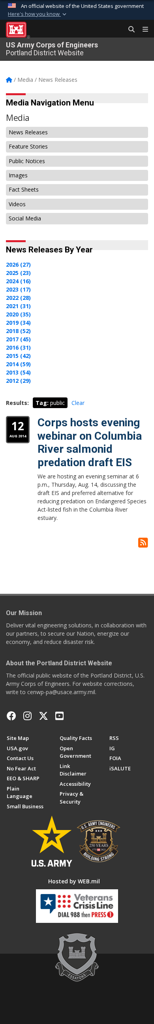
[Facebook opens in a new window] (11, 716)
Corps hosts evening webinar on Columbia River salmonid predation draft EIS (90, 442)
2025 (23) (18, 273)
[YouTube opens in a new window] (59, 716)
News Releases (28, 132)
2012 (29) (18, 380)
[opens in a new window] (27, 716)
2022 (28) (18, 297)
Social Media (25, 218)
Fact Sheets (24, 189)
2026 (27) (18, 264)
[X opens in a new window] (43, 716)
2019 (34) (18, 322)
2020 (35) (18, 314)
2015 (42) (18, 356)
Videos (17, 204)
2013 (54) (18, 372)
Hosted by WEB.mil (74, 881)
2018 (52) (18, 331)
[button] (38, 14)
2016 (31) (18, 347)
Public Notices (27, 161)
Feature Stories (28, 146)
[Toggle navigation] (142, 30)
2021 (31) (18, 306)
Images (18, 175)
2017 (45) (18, 339)
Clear (78, 403)
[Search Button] (129, 30)
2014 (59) (18, 364)
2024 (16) (18, 281)
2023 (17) (18, 289)
